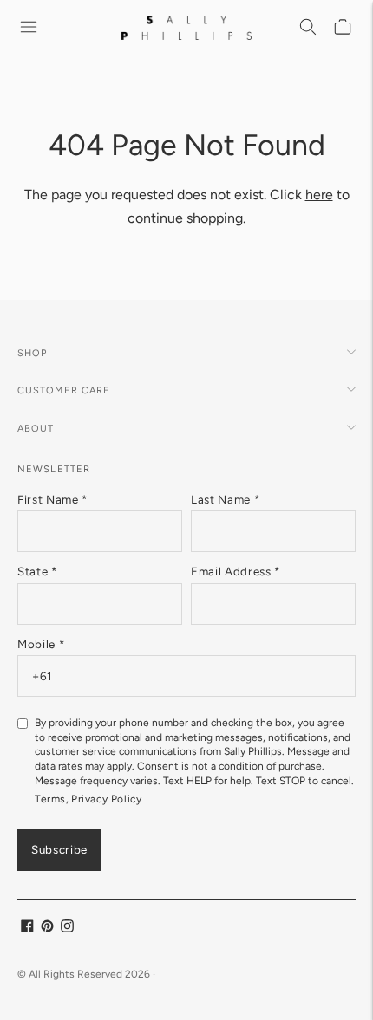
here (319, 194)
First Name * (52, 499)
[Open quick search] (309, 28)
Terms (50, 799)
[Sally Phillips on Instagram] (67, 928)
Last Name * (225, 499)
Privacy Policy (106, 799)
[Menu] (29, 28)
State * (37, 571)
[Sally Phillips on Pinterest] (47, 928)
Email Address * (235, 571)
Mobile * (40, 644)
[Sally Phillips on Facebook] (27, 928)
